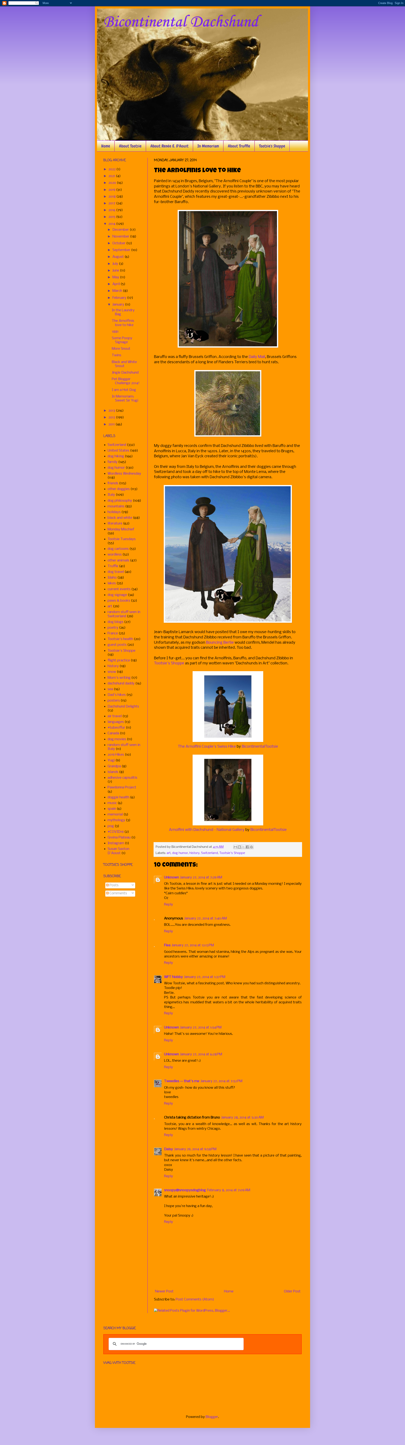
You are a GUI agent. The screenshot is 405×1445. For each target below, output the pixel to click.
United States (118, 451)
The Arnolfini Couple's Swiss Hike (207, 746)
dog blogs (115, 622)
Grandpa (114, 766)
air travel (115, 716)
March (117, 291)
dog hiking (116, 456)
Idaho (112, 578)
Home (105, 146)
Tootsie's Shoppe (272, 146)
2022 (112, 169)
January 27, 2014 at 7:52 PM (221, 1081)
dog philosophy (120, 501)
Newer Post (164, 1291)
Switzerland (209, 853)
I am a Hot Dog (124, 390)
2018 (112, 197)
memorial (115, 815)
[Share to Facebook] (247, 847)
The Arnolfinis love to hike (123, 323)
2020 (112, 183)
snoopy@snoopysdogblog (185, 1190)
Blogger (212, 1417)
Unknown (171, 877)
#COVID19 (116, 832)
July (115, 264)
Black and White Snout (124, 364)
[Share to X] (243, 847)
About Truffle (239, 146)
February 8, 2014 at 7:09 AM (228, 1190)
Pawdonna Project (122, 787)
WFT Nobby (173, 977)
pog (111, 826)
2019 (112, 190)
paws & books (119, 601)
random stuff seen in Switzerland (124, 614)
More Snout (121, 349)
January (118, 305)
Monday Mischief (121, 529)
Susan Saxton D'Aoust (118, 851)
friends (113, 483)
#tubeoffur (116, 728)
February (119, 298)
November (121, 237)
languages (116, 722)
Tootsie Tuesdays (122, 539)
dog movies (117, 739)
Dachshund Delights (123, 707)
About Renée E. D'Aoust (169, 146)
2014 (112, 224)
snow (112, 672)
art (169, 853)
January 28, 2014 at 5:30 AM (242, 1118)
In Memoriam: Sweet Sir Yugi (125, 399)
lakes (112, 583)
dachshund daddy (121, 684)
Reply (168, 905)
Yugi (111, 760)
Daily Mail (257, 357)
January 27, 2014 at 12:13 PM (193, 945)
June (116, 271)
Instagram (116, 843)
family (112, 462)
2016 (112, 210)
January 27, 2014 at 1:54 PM (200, 1028)
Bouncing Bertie (220, 643)
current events (119, 589)
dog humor (180, 853)
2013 (112, 411)
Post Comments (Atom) (195, 1299)
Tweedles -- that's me (181, 1081)
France (113, 633)
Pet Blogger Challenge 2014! (125, 381)
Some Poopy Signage (122, 340)
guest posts (117, 645)
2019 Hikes (116, 755)
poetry (113, 628)
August (118, 257)
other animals (118, 561)
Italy (111, 495)
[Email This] (235, 847)
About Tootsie (130, 146)
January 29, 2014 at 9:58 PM (195, 1149)
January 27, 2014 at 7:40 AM (205, 918)
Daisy (168, 1149)
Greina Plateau (119, 838)
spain (112, 809)
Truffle (113, 566)
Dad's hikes (117, 695)
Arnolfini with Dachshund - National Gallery (206, 830)
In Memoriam (208, 146)
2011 (112, 424)
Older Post (292, 1291)
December (121, 230)
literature (115, 524)
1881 (115, 332)
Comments (118, 893)
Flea (167, 945)
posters (114, 701)
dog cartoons (118, 549)
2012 (112, 417)
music (112, 803)
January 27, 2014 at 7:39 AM (201, 877)
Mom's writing (119, 678)
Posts (114, 885)
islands (113, 772)
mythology (116, 820)
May (116, 277)
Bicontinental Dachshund (180, 22)
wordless (115, 555)
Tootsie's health (120, 639)
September (121, 250)
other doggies (119, 489)
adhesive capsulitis (122, 778)
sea (110, 689)
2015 (112, 217)
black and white (120, 518)
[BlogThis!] (239, 847)
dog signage (117, 595)
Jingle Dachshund (125, 373)
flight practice (119, 660)
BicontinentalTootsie (260, 746)
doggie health (118, 797)
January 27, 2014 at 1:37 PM (204, 977)
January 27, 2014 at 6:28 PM (201, 1054)
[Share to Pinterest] (251, 847)
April (116, 284)
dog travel (116, 572)
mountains (116, 506)
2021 (112, 176)
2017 (112, 203)
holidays (114, 512)
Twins (116, 355)
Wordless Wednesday (124, 474)
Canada (113, 733)
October (119, 243)
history (194, 853)
